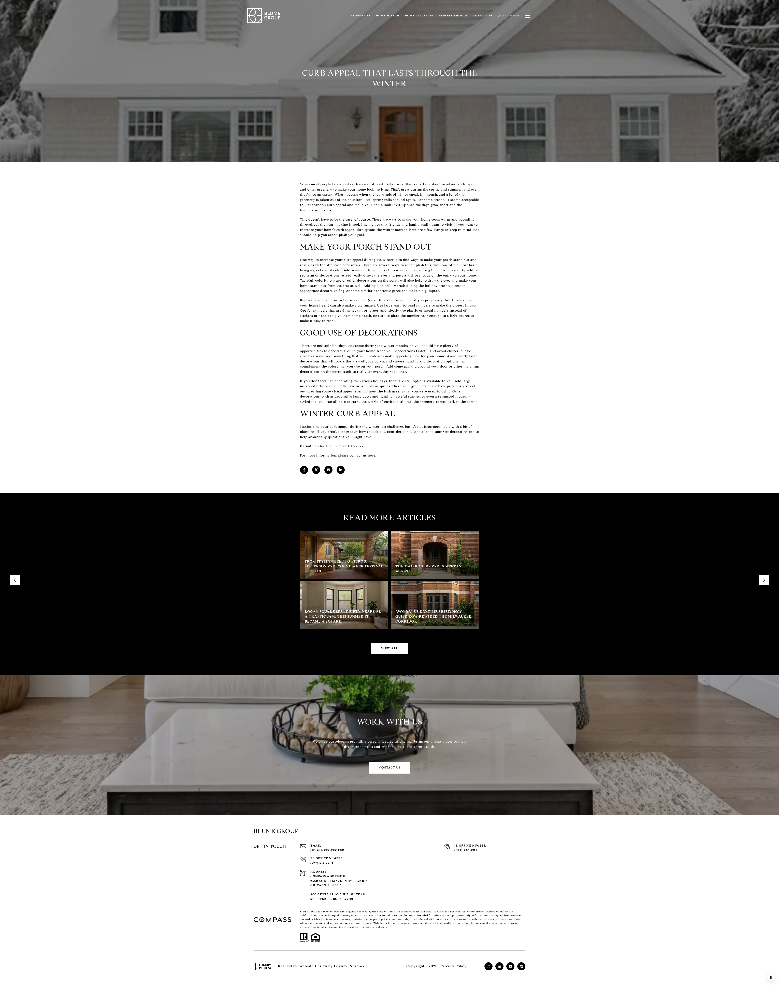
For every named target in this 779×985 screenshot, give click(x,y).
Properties (360, 15)
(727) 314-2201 (321, 863)
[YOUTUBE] (510, 966)
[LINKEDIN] (499, 966)
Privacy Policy (453, 966)
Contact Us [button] (389, 767)
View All (389, 648)
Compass (438, 911)
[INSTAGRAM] (488, 966)
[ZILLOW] (521, 966)
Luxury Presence (349, 966)
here (371, 455)
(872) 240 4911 (465, 850)
